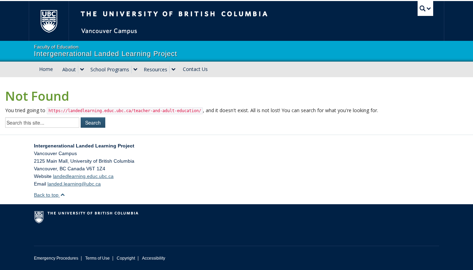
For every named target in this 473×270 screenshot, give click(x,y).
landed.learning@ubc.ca (74, 184)
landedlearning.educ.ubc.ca (83, 176)
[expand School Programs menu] (135, 69)
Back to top (47, 195)
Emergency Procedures (56, 258)
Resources (155, 69)
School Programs (109, 69)
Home (46, 69)
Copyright (126, 258)
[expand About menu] (82, 69)
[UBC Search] (425, 8)
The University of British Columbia (49, 21)
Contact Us (195, 69)
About (69, 69)
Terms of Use (97, 258)
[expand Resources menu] (173, 69)
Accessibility (153, 258)
